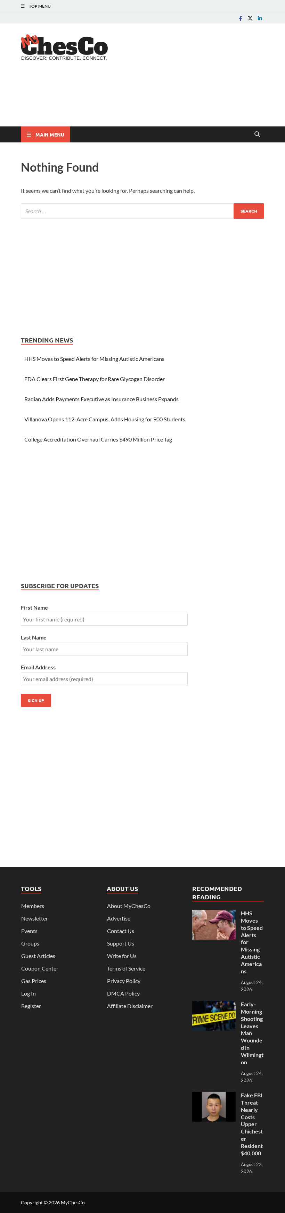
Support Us (120, 943)
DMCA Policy (123, 993)
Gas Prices (33, 980)
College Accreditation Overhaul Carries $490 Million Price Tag (98, 439)
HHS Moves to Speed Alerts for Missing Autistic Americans (94, 358)
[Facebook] (240, 18)
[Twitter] (250, 18)
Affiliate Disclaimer (130, 1005)
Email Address (38, 667)
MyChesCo (73, 1202)
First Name (34, 607)
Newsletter (34, 918)
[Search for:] (142, 211)
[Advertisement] (147, 99)
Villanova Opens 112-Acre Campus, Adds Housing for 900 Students (104, 419)
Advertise (118, 918)
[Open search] (257, 134)
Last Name (34, 637)
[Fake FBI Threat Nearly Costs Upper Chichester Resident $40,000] (214, 1095)
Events (29, 930)
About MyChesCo (128, 905)
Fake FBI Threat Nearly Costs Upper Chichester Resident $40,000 (252, 1124)
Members (32, 905)
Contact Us (120, 930)
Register (31, 1005)
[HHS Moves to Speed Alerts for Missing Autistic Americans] (214, 913)
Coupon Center (39, 968)
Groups (30, 943)
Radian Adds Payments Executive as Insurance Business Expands (101, 399)
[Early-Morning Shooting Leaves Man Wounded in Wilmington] (214, 1004)
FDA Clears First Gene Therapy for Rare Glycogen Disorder (94, 379)
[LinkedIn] (260, 18)
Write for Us (122, 955)
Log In (28, 993)
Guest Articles (38, 955)
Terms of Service (126, 968)
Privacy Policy (123, 980)
